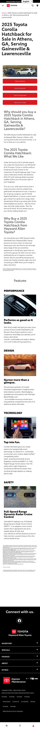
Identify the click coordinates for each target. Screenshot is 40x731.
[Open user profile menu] (33, 726)
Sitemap (32, 701)
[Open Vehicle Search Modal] (6, 725)
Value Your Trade (20, 102)
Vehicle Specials (20, 88)
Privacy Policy (6, 701)
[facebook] (19, 620)
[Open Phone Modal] (32, 5)
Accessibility (24, 701)
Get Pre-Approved (20, 95)
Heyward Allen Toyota (19, 690)
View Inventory (20, 81)
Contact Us (16, 701)
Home (4, 13)
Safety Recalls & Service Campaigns (13, 711)
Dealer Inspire (30, 693)
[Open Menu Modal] (3, 5)
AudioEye (4, 696)
